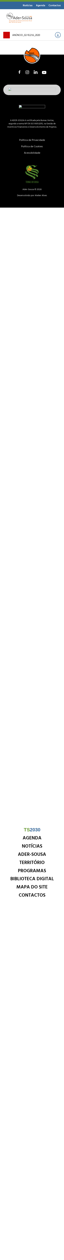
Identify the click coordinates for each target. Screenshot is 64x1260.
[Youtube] (44, 72)
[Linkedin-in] (35, 72)
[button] (54, 18)
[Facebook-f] (19, 72)
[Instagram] (27, 72)
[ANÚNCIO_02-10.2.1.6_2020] (58, 35)
